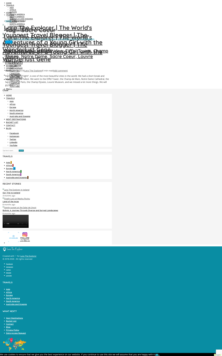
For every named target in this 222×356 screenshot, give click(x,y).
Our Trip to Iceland (11, 193)
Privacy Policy (12, 330)
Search (21, 150)
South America (17, 16)
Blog (8, 327)
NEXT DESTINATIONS (16, 119)
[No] (159, 355)
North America (17, 14)
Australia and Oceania (21, 19)
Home (8, 20)
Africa (13, 10)
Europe (13, 12)
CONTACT (10, 68)
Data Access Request (16, 333)
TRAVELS (10, 5)
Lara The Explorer (33, 70)
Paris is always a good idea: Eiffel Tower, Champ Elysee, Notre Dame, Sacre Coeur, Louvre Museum (56, 56)
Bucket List (11, 321)
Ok (157, 355)
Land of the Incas (11, 201)
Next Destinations (14, 318)
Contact (10, 324)
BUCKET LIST (11, 66)
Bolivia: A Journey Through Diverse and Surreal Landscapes (30, 210)
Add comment (60, 70)
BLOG (8, 128)
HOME (8, 3)
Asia (12, 7)
